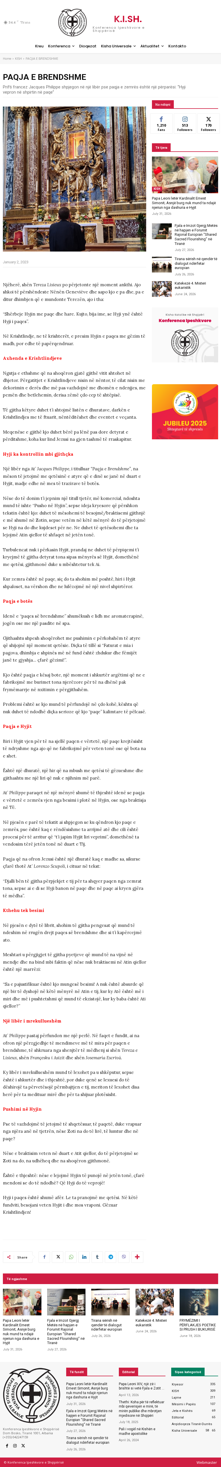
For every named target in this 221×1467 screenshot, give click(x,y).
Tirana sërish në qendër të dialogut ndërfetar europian (196, 263)
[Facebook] (44, 1257)
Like (161, 118)
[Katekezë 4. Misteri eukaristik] (162, 289)
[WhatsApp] (71, 1257)
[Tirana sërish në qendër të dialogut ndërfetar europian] (162, 264)
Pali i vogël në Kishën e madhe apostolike (137, 1431)
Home (7, 59)
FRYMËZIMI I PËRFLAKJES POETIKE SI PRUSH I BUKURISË (198, 1324)
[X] (57, 1257)
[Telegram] (110, 1257)
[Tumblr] (97, 1257)
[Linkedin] (84, 1257)
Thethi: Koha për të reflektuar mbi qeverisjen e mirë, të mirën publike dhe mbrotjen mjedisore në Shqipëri (141, 1409)
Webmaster (207, 1462)
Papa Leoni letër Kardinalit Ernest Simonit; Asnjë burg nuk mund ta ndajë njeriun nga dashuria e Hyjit (184, 202)
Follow (185, 118)
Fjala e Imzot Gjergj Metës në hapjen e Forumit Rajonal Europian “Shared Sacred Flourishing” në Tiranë (196, 234)
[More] (137, 1257)
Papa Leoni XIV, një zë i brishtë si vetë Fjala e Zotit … (141, 1386)
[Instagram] (15, 1446)
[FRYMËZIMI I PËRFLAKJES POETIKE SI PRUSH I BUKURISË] (199, 1302)
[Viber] (123, 1257)
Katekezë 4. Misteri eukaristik (190, 285)
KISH (18, 59)
